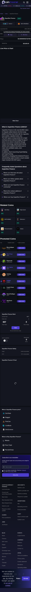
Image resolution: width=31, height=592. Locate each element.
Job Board (4, 524)
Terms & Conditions (23, 555)
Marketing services (22, 506)
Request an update (23, 496)
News (3, 535)
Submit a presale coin (23, 490)
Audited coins (21, 519)
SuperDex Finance (14, 13)
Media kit (20, 545)
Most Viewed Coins (7, 503)
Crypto (3, 565)
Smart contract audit (23, 516)
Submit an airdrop (22, 493)
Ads (19, 503)
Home (1, 13)
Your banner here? (25, 8)
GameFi (4, 547)
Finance (4, 538)
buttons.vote (21, 248)
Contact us (20, 548)
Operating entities (22, 567)
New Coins (5, 497)
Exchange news (6, 550)
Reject (18, 578)
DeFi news (5, 541)
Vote (15, 327)
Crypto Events (21, 535)
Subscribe (15, 475)
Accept (26, 578)
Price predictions (6, 517)
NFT (3, 559)
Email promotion (22, 509)
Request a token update (6, 509)
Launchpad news (6, 553)
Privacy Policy (11, 471)
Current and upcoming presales (7, 493)
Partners (20, 542)
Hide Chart (16, 120)
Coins (6, 13)
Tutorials (4, 562)
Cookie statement (22, 561)
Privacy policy (21, 558)
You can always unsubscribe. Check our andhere (15, 471)
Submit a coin (5, 506)
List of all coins (6, 489)
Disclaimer (20, 564)
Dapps (3, 544)
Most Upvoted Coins (7, 500)
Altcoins (4, 556)
